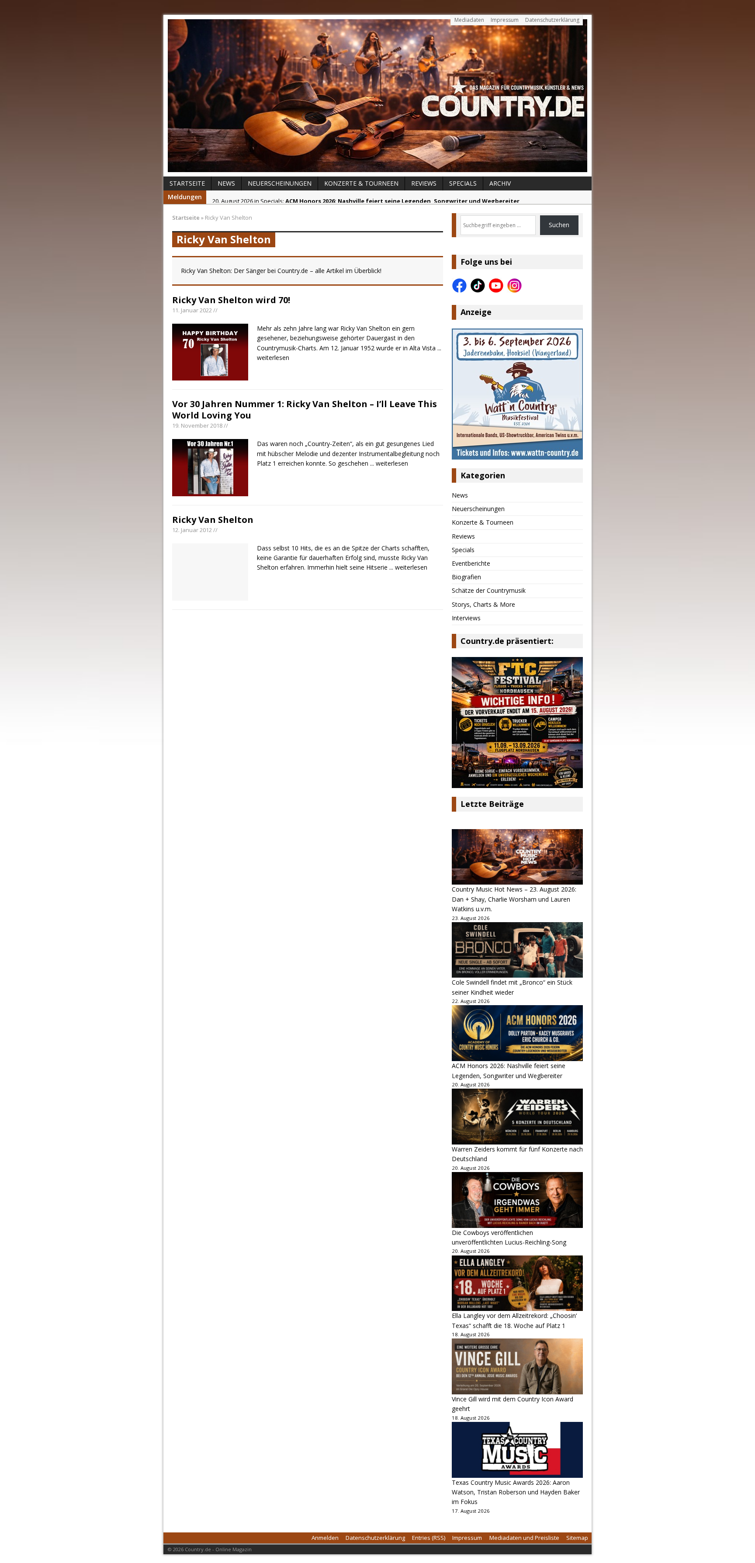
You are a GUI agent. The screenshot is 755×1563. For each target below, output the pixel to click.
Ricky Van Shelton (212, 520)
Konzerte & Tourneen (361, 183)
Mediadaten (469, 20)
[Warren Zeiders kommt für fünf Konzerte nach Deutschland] (517, 1117)
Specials (463, 183)
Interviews (466, 618)
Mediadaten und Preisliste (524, 1538)
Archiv (500, 183)
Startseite (187, 183)
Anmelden (325, 1538)
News (226, 183)
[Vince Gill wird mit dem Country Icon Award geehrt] (517, 1366)
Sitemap (577, 1538)
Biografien (466, 577)
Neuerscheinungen (280, 183)
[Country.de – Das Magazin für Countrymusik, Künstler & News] (377, 95)
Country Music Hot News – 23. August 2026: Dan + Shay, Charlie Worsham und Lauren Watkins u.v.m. (514, 899)
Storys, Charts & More (483, 604)
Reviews (423, 183)
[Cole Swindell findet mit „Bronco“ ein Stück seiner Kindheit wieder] (517, 950)
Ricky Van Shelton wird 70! (231, 300)
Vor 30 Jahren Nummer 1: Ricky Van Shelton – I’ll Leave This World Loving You (304, 409)
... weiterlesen (389, 463)
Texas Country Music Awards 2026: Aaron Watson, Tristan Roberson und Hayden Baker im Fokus (516, 1492)
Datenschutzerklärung (552, 20)
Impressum (505, 20)
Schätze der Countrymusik (489, 590)
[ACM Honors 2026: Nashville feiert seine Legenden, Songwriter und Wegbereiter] (517, 1033)
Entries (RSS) (428, 1538)
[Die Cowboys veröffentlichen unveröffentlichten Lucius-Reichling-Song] (517, 1200)
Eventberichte (471, 563)
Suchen (559, 225)
